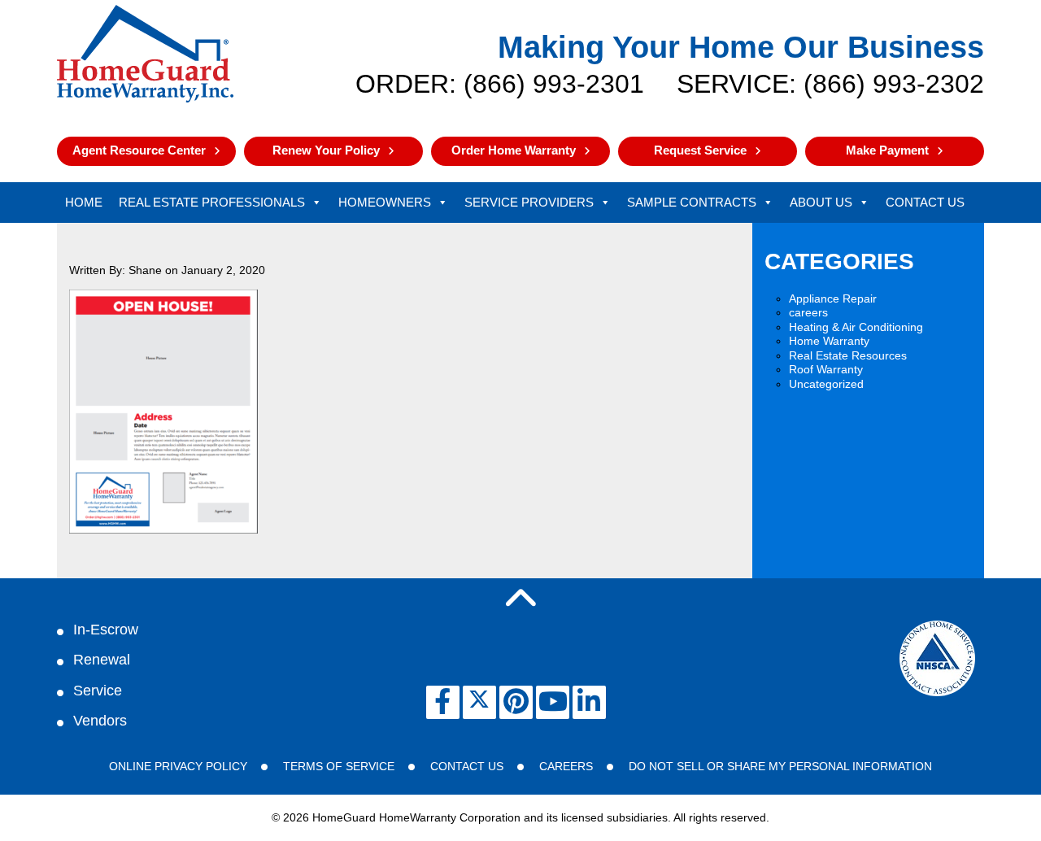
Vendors (100, 720)
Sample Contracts (691, 202)
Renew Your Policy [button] (326, 150)
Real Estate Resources (848, 355)
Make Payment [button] (887, 150)
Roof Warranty (826, 369)
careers (808, 312)
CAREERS (566, 766)
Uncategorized (826, 383)
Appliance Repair (833, 298)
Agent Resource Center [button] (139, 150)
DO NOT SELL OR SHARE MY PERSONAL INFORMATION (780, 766)
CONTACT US (466, 766)
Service (97, 690)
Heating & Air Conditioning (856, 326)
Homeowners (384, 202)
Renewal (101, 659)
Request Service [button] (700, 150)
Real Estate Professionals (212, 202)
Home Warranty (829, 340)
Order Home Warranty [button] (513, 150)
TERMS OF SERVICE (338, 766)
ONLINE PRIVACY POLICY (178, 766)
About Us (821, 202)
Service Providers (529, 202)
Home (83, 202)
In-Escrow (105, 629)
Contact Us (925, 202)
